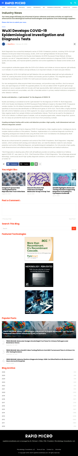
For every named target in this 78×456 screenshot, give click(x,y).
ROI (44, 7)
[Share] (74, 44)
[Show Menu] (2, 2)
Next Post (72, 219)
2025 (39, 375)
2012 (39, 419)
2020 (39, 392)
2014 (39, 412)
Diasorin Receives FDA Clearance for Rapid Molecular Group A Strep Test (38, 190)
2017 (39, 402)
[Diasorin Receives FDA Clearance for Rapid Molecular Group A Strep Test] (39, 179)
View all (73, 169)
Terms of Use (41, 449)
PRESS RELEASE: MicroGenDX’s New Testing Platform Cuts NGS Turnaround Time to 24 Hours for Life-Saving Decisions (40, 351)
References (37, 7)
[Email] (36, 164)
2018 (39, 399)
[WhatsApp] (32, 164)
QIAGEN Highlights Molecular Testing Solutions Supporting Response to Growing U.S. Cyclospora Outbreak (64, 190)
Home (3, 7)
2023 (39, 382)
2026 (39, 372)
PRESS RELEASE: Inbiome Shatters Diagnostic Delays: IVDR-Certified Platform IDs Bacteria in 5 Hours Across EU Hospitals (39, 360)
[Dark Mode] (71, 2)
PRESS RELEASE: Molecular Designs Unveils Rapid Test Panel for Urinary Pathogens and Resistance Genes (37, 342)
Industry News (11, 7)
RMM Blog (22, 7)
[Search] (75, 3)
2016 (39, 406)
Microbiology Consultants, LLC (26, 449)
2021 (39, 389)
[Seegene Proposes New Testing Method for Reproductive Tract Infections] (13, 179)
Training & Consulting (54, 7)
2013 (39, 416)
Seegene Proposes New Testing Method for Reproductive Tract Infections (13, 190)
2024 (39, 378)
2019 (39, 395)
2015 (39, 409)
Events (29, 7)
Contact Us (66, 7)
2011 (39, 423)
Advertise (58, 449)
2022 (39, 385)
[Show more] (40, 164)
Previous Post (7, 219)
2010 (39, 426)
